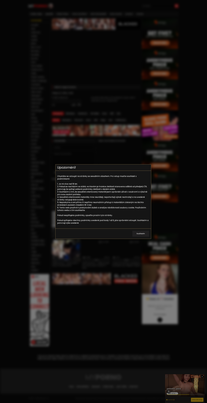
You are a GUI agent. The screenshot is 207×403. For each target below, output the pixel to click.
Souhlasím (141, 233)
